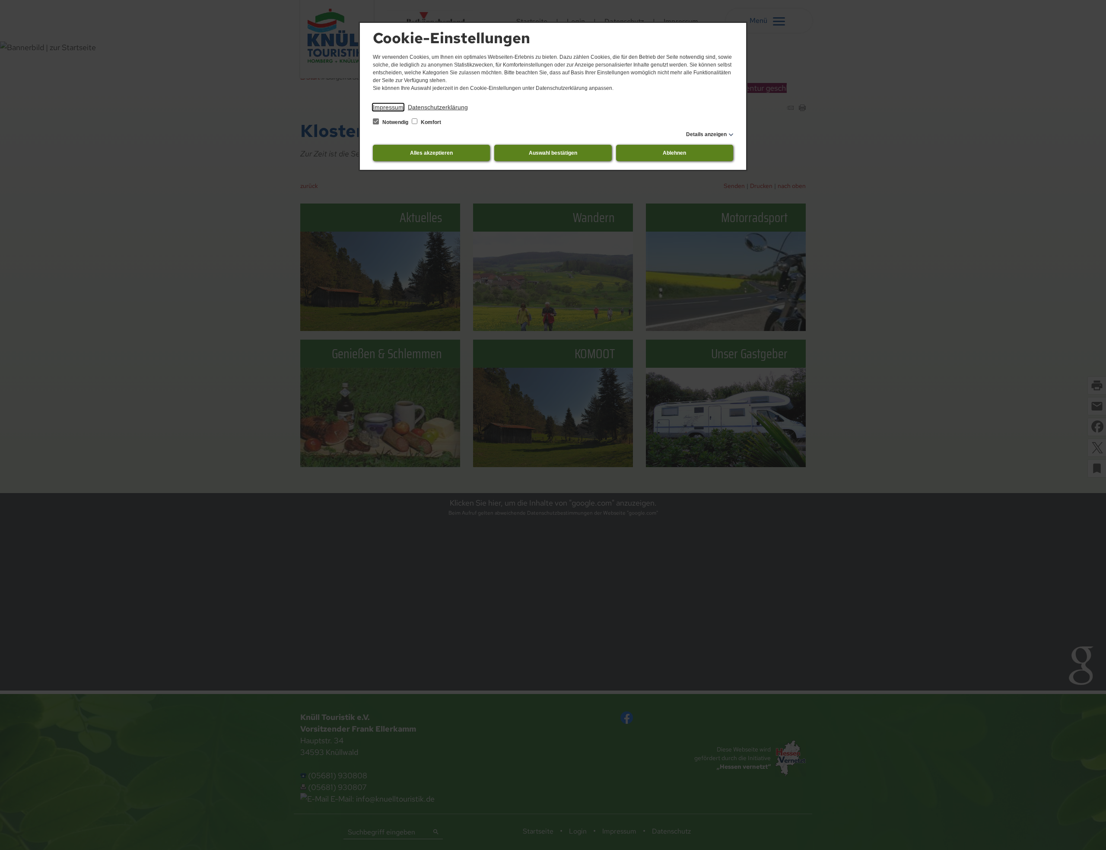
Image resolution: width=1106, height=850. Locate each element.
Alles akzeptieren (431, 153)
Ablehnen (674, 153)
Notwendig (395, 122)
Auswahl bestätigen (553, 153)
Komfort (430, 122)
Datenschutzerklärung (438, 107)
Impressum (388, 107)
